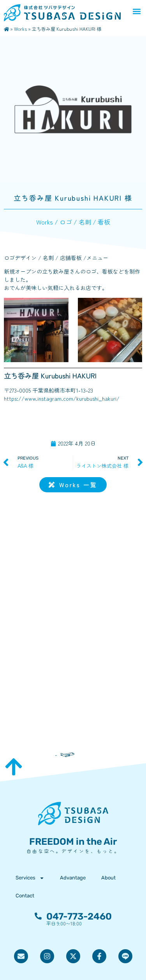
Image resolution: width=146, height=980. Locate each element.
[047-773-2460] (38, 916)
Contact (25, 896)
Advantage (73, 878)
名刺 (85, 221)
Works (20, 28)
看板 (104, 221)
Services (25, 878)
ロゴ (66, 221)
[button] (136, 11)
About (108, 878)
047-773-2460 (79, 916)
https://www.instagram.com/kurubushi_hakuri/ (62, 398)
